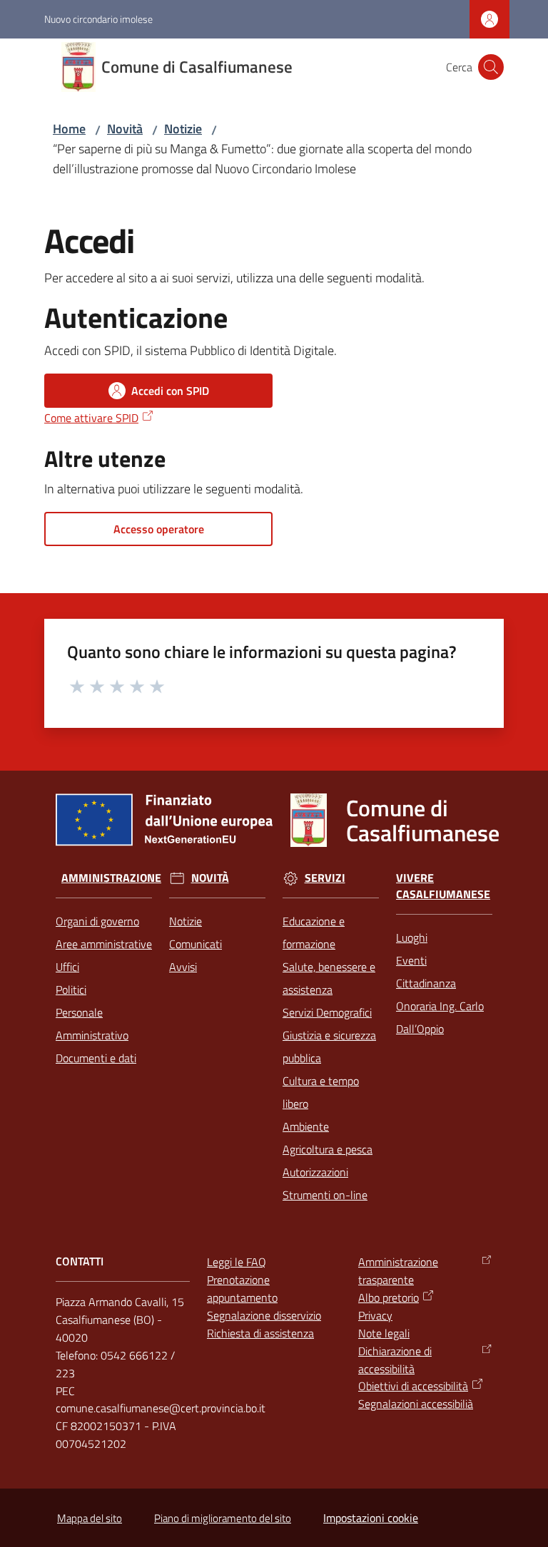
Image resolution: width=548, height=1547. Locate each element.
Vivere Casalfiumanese (443, 886)
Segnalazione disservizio (264, 1315)
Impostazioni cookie (370, 1517)
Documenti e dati (96, 1058)
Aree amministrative (104, 943)
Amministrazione (111, 878)
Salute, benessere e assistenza (329, 978)
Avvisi (183, 966)
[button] (491, 67)
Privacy (375, 1315)
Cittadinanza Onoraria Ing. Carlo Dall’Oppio (440, 1006)
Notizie (183, 128)
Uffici (67, 966)
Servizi (325, 878)
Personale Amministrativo (92, 1024)
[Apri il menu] (20, 67)
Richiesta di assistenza (260, 1333)
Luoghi (411, 937)
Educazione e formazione (314, 932)
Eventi (411, 960)
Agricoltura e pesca (327, 1149)
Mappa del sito (89, 1518)
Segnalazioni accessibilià (415, 1403)
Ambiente (306, 1126)
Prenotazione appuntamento (242, 1288)
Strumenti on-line (325, 1194)
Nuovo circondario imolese (98, 18)
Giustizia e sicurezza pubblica (329, 1047)
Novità (125, 128)
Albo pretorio (388, 1297)
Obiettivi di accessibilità (413, 1385)
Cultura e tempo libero (321, 1092)
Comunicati (195, 943)
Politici (71, 989)
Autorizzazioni (315, 1172)
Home (69, 128)
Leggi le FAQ (236, 1261)
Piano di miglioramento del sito (222, 1518)
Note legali (384, 1333)
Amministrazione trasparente (398, 1270)
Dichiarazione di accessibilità (395, 1359)
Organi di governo (97, 921)
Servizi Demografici (327, 1012)
